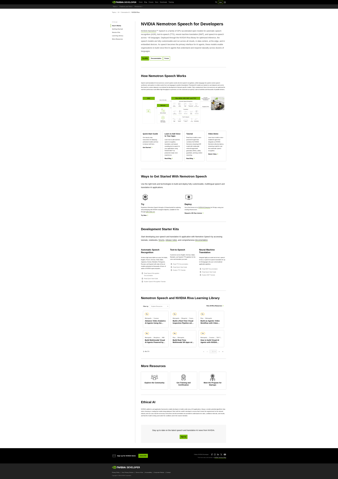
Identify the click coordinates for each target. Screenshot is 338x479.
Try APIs (145, 58)
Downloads (163, 2)
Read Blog (168, 158)
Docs (156, 2)
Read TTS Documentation (180, 264)
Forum (166, 58)
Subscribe (143, 456)
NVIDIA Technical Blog (220, 457)
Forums (151, 2)
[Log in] (225, 2)
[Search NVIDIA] (216, 2)
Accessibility (148, 472)
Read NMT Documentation (210, 269)
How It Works (116, 26)
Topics (114, 12)
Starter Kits (116, 32)
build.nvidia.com (150, 212)
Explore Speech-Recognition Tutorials (155, 281)
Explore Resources (156, 306)
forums (161, 240)
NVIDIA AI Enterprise (204, 207)
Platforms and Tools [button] (126, 6)
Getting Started (117, 29)
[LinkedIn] (218, 454)
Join (220, 2)
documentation (201, 240)
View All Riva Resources (214, 306)
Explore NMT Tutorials (208, 275)
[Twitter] (221, 454)
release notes (171, 240)
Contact (168, 472)
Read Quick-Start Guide (151, 278)
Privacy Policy (116, 472)
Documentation (156, 58)
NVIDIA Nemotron (148, 31)
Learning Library (117, 36)
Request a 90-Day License (193, 213)
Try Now (144, 215)
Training (171, 2)
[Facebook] (212, 454)
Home (141, 2)
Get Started (147, 147)
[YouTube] (225, 454)
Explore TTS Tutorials (179, 270)
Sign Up (183, 437)
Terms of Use (139, 472)
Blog (145, 2)
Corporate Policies (159, 472)
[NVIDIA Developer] (124, 2)
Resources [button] (138, 6)
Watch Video (212, 154)
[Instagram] (215, 454)
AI (118, 12)
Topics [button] (115, 6)
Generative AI (125, 12)
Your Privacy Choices (128, 472)
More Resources (117, 39)
